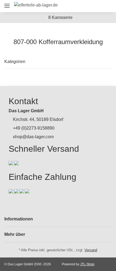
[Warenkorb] (106, 6)
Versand (90, 250)
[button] (77, 6)
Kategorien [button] (14, 61)
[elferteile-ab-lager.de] (36, 5)
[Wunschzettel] (97, 6)
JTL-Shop (87, 264)
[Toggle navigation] (7, 3)
